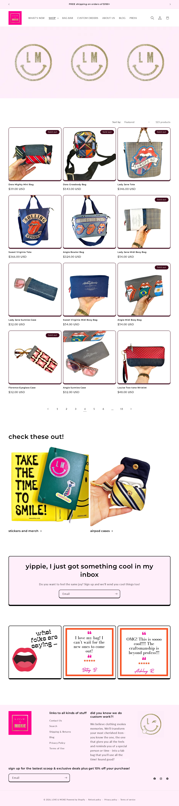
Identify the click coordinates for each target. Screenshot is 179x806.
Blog (51, 737)
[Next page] (131, 409)
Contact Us (55, 720)
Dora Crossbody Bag (74, 184)
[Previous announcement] (9, 4)
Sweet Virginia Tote (20, 252)
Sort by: (116, 122)
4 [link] (85, 409)
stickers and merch (24, 531)
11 (121, 408)
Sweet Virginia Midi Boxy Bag (80, 320)
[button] (53, 17)
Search (53, 726)
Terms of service (127, 800)
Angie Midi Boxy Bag (130, 320)
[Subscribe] (116, 594)
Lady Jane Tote (126, 184)
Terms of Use (56, 748)
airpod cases (100, 531)
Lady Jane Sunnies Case (22, 320)
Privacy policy (110, 800)
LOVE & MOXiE (59, 800)
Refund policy (94, 800)
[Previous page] (48, 409)
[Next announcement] (170, 4)
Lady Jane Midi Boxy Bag (132, 252)
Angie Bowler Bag (73, 252)
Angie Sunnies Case (74, 387)
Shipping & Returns (60, 731)
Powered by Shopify (76, 800)
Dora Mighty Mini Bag (21, 184)
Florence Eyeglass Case (22, 387)
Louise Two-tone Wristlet (132, 387)
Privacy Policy (57, 742)
